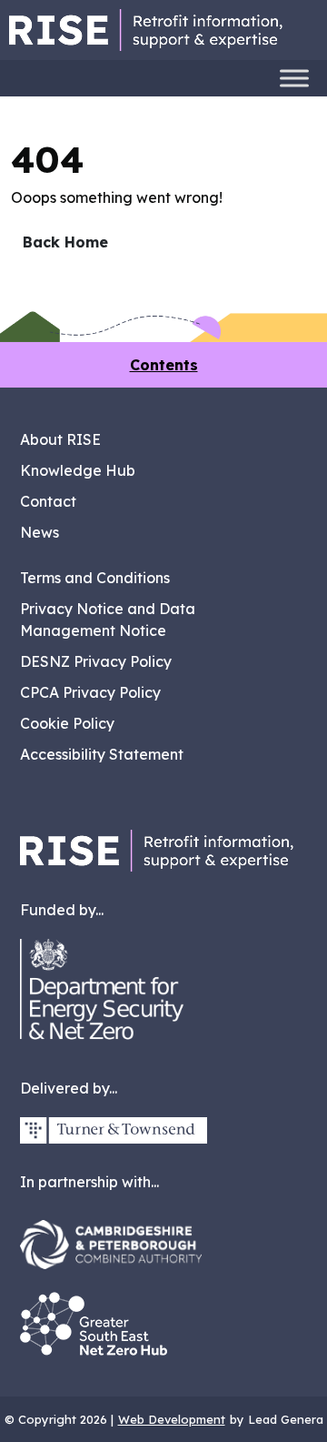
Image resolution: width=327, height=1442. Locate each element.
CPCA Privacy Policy (90, 692)
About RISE (60, 439)
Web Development (171, 1419)
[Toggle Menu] (294, 77)
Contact (48, 501)
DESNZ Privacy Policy (96, 661)
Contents (164, 365)
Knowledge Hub (77, 470)
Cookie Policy (67, 723)
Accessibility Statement (101, 754)
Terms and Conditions (95, 578)
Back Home (65, 242)
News (39, 532)
